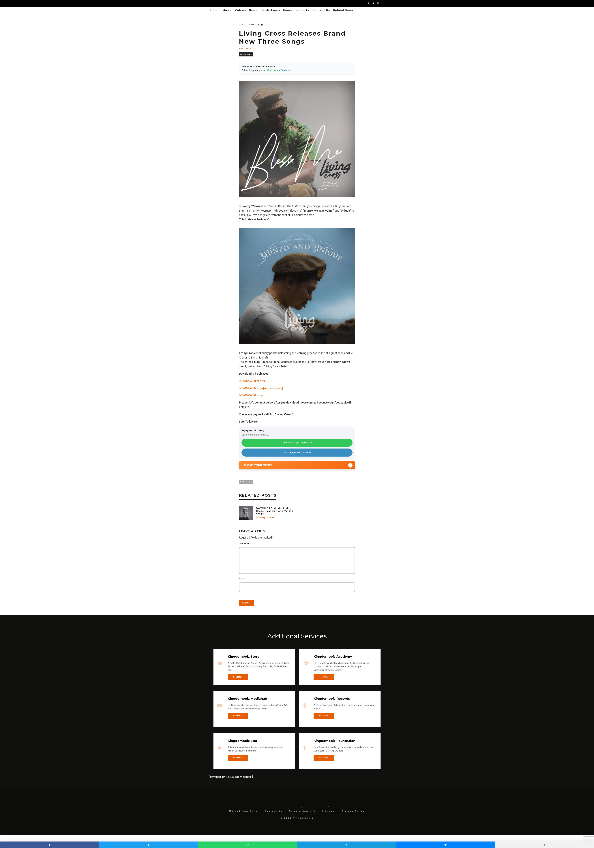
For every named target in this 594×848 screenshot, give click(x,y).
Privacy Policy (353, 811)
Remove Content (302, 811)
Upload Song (343, 10)
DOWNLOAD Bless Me (252, 380)
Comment (245, 543)
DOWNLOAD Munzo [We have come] (261, 388)
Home (215, 10)
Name (242, 579)
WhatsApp (272, 70)
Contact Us (321, 10)
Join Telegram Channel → (297, 452)
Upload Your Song (243, 811)
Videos (240, 10)
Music (227, 10)
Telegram (286, 70)
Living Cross (247, 482)
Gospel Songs (246, 54)
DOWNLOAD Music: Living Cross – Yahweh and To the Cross (274, 511)
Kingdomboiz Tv (296, 10)
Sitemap (328, 811)
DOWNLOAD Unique (251, 395)
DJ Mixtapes (270, 10)
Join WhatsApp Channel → (297, 442)
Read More (238, 677)
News (253, 10)
